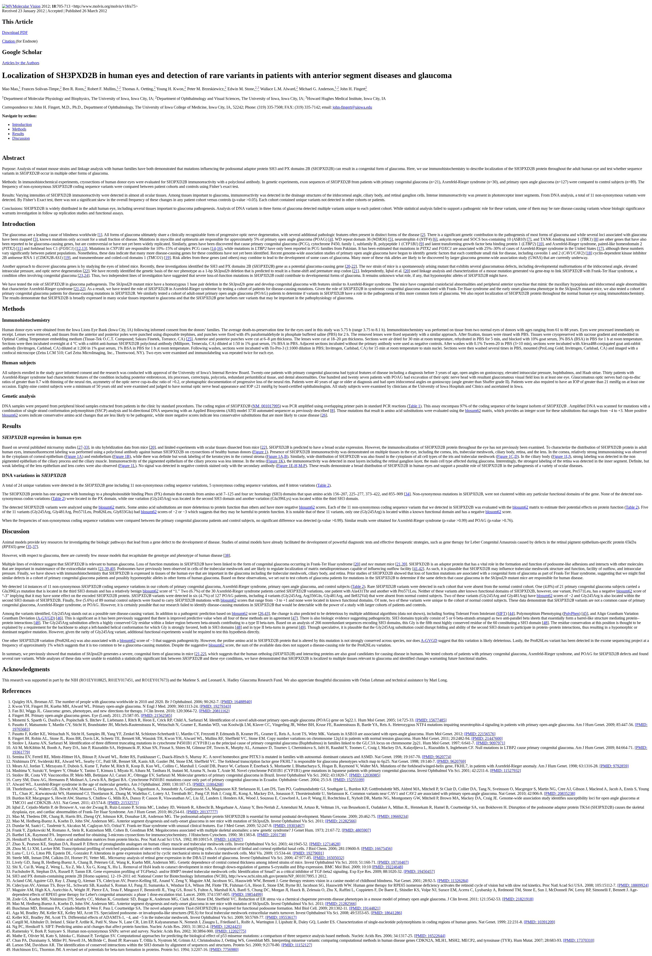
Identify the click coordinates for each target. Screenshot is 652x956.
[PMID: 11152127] (296, 945)
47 (294, 618)
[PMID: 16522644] (429, 936)
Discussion (21, 138)
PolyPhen (571, 613)
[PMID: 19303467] (288, 825)
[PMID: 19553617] (280, 917)
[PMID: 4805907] (356, 830)
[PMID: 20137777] (202, 812)
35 (29, 547)
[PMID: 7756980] (223, 949)
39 (404, 564)
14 (214, 248)
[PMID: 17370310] (578, 940)
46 (59, 618)
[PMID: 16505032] (328, 858)
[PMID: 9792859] (614, 766)
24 (86, 275)
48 (37, 623)
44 (511, 613)
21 (356, 271)
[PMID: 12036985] (364, 775)
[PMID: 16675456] (376, 848)
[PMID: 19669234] (392, 816)
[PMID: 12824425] (225, 926)
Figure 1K (275, 461)
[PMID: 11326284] (452, 881)
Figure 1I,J (561, 456)
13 (84, 248)
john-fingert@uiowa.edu (352, 107)
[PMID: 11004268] (208, 784)
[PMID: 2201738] (271, 835)
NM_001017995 (266, 406)
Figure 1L (127, 465)
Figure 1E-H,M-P (291, 465)
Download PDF (15, 32)
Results (18, 134)
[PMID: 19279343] (215, 706)
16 (219, 248)
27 (80, 447)
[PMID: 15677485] (430, 720)
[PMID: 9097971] (490, 743)
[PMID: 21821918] (517, 899)
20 (348, 266)
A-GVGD (45, 618)
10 (540, 244)
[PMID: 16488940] (236, 702)
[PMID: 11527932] (505, 770)
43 (266, 613)
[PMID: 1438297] (228, 839)
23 (81, 275)
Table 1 (414, 406)
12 (79, 248)
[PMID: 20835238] (559, 793)
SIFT (501, 613)
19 (67, 257)
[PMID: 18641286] (386, 913)
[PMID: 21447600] (486, 738)
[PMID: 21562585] (156, 715)
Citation (9, 41)
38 (227, 555)
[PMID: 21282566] (340, 821)
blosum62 (473, 410)
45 (585, 613)
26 (324, 415)
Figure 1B (121, 456)
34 (407, 494)
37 (35, 547)
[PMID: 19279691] (308, 853)
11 (19, 248)
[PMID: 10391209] (539, 922)
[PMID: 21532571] (123, 802)
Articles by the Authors (20, 63)
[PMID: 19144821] (364, 908)
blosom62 (493, 512)
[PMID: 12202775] (230, 931)
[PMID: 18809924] (632, 885)
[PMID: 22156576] (479, 734)
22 (353, 266)
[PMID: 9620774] (436, 757)
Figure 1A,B (277, 456)
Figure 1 (260, 452)
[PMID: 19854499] (247, 894)
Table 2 (323, 485)
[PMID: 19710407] (393, 862)
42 (421, 568)
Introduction (22, 124)
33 (86, 447)
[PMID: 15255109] (348, 780)
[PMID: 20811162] (214, 711)
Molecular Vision (26, 6)
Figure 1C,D (507, 456)
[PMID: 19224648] (387, 867)
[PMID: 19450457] (419, 871)
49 (302, 627)
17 (600, 248)
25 (189, 339)
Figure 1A (73, 456)
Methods (19, 129)
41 (416, 568)
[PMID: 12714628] (324, 844)
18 (589, 253)
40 (112, 568)
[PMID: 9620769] (451, 761)
